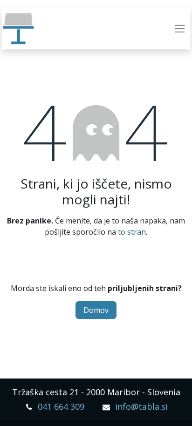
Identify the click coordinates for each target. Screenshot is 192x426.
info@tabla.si (141, 406)
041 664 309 (61, 406)
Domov (96, 310)
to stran (132, 232)
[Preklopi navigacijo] (179, 29)
